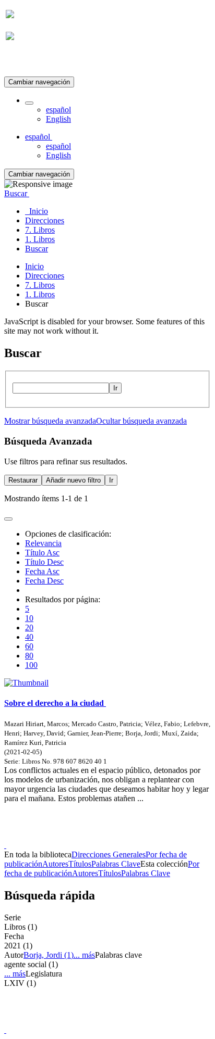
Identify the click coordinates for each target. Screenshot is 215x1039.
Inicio (34, 266)
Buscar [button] (16, 193)
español (58, 109)
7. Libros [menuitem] (40, 229)
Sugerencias (125, 835)
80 (29, 655)
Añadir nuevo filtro (73, 480)
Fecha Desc (44, 580)
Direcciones (44, 275)
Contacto (85, 835)
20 (29, 627)
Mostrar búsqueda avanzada (50, 420)
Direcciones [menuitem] (44, 220)
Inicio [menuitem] (36, 211)
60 (29, 646)
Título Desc (44, 561)
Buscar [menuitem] (36, 248)
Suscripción (25, 61)
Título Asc (42, 552)
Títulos (79, 863)
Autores (55, 863)
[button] (29, 103)
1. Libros (40, 294)
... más (84, 955)
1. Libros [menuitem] (40, 239)
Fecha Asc (42, 571)
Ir (115, 388)
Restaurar (23, 480)
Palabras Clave (115, 863)
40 (29, 636)
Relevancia (43, 543)
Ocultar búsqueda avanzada (141, 420)
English (58, 119)
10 (29, 618)
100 (31, 665)
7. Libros (40, 285)
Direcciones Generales (108, 854)
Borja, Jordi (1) (48, 955)
